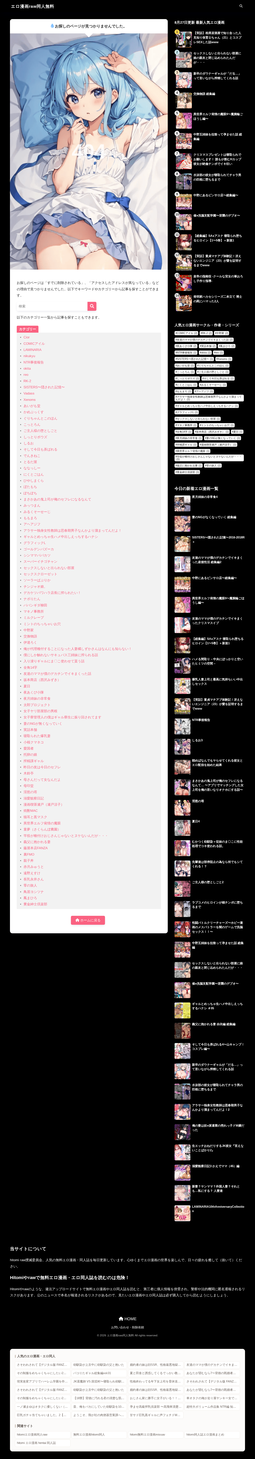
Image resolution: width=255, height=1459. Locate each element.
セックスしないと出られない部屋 (49, 568)
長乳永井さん (34, 879)
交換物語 (30, 636)
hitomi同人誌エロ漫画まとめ (205, 1434)
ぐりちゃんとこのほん (40, 418)
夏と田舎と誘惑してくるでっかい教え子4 (156, 1373)
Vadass (29, 393)
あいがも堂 (32, 406)
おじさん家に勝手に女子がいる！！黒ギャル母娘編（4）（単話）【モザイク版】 (156, 1398)
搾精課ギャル (34, 761)
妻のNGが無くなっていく (43, 724)
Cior (27, 337)
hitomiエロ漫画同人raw (32, 1434)
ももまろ (30, 518)
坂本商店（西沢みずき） (42, 680)
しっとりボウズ (35, 437)
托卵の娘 (30, 755)
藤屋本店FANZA (36, 848)
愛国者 (29, 748)
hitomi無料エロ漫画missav (147, 1434)
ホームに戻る (90, 920)
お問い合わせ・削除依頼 (127, 1327)
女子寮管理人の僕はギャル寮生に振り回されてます (62, 717)
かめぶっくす (34, 412)
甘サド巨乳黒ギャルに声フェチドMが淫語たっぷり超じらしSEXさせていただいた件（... (156, 1415)
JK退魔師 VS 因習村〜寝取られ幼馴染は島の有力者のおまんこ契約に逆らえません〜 (100, 1381)
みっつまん (32, 505)
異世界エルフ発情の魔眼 (42, 823)
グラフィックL (35, 543)
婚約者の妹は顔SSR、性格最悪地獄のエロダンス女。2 (156, 1364)
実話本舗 (30, 730)
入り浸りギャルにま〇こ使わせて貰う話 (54, 661)
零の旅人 (30, 885)
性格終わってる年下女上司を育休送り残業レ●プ (156, 1381)
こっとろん (32, 424)
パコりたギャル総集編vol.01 (92, 1373)
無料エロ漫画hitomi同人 (89, 1434)
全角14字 (30, 667)
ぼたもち (30, 487)
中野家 (29, 630)
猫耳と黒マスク (35, 817)
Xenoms (30, 400)
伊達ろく (30, 642)
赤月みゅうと (34, 867)
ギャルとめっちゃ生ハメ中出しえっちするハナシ (61, 537)
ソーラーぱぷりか (37, 580)
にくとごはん (34, 474)
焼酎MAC (31, 811)
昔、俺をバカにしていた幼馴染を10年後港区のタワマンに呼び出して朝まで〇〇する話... (100, 1406)
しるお (29, 443)
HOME (129, 1319)
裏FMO (29, 854)
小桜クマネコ (34, 742)
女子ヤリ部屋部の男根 (40, 711)
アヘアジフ (32, 524)
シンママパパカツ (37, 555)
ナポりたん (32, 599)
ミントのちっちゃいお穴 (42, 624)
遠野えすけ (32, 873)
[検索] (91, 306)
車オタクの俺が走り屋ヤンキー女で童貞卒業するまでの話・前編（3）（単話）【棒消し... (213, 1398)
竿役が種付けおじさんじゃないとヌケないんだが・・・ (66, 836)
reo (26, 375)
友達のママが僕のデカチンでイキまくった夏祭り (213, 1364)
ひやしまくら (34, 481)
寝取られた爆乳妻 (37, 736)
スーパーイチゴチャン (40, 561)
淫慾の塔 (30, 792)
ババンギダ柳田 (35, 605)
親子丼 (29, 861)
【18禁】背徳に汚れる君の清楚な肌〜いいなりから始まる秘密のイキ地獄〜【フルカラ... (100, 1398)
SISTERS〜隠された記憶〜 (44, 387)
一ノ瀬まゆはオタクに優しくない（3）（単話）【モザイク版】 (44, 1406)
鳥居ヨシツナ (34, 892)
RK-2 (27, 381)
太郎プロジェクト (37, 705)
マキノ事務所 (34, 611)
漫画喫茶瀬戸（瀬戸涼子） (44, 804)
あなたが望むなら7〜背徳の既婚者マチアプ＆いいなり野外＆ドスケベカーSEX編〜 (213, 1373)
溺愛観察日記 (34, 798)
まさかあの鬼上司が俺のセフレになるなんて (57, 499)
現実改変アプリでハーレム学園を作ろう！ (44, 1381)
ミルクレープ (34, 618)
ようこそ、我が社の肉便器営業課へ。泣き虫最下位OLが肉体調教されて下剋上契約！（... (100, 1415)
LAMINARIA (32, 350)
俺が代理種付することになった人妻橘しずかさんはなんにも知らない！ (78, 649)
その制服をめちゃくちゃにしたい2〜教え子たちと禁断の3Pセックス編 (44, 1373)
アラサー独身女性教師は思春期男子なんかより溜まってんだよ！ (73, 530)
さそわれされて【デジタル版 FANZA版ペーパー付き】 (44, 1364)
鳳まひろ (30, 898)
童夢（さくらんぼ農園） (42, 829)
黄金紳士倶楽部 (35, 904)
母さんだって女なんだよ (42, 780)
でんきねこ (32, 456)
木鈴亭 (29, 773)
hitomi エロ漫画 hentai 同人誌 (36, 1442)
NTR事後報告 (34, 362)
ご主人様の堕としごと (40, 431)
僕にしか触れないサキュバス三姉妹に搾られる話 (61, 655)
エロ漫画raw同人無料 (32, 6)
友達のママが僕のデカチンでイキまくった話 (57, 674)
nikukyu (29, 356)
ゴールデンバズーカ (39, 549)
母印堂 (29, 786)
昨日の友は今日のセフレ (42, 767)
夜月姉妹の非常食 (37, 698)
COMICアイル (34, 344)
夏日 (27, 686)
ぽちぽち (30, 493)
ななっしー (32, 468)
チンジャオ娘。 (35, 587)
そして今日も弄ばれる (40, 449)
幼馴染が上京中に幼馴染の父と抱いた (98, 1364)
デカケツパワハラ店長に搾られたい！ (52, 593)
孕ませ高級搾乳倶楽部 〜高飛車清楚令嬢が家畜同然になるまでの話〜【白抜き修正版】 (156, 1406)
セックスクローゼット (40, 574)
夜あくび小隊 (34, 692)
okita (27, 368)
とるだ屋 (30, 462)
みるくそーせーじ (37, 512)
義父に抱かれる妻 (37, 842)
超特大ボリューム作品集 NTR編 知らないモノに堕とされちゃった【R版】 (213, 1406)
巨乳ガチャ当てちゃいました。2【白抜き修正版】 (44, 1415)
